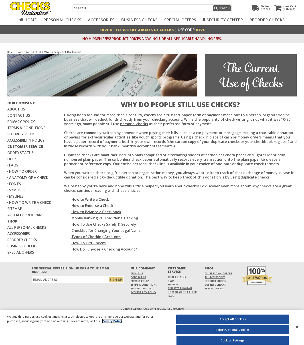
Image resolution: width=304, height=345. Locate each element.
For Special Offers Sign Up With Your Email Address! (71, 270)
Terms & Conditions (26, 127)
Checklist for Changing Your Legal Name (106, 230)
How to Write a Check (90, 199)
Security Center (225, 19)
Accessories (101, 19)
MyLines (16, 196)
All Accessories (215, 277)
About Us (16, 109)
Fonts (15, 183)
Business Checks (139, 19)
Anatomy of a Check (28, 177)
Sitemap (14, 208)
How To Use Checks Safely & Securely (103, 224)
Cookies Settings (232, 340)
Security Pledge (22, 134)
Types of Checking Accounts (96, 236)
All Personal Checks (26, 227)
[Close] (297, 327)
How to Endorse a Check (92, 205)
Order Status (20, 152)
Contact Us (18, 115)
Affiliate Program (24, 215)
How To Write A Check (29, 52)
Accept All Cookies (232, 319)
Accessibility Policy (26, 140)
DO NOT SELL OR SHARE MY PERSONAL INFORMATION (152, 308)
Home (30, 19)
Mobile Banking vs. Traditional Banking (104, 218)
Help (11, 158)
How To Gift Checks (88, 243)
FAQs (13, 165)
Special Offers (180, 19)
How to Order (23, 171)
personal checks (134, 123)
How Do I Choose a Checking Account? (104, 249)
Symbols (17, 190)
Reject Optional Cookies (232, 330)
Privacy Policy (21, 121)
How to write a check (30, 202)
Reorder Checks (267, 19)
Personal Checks (62, 19)
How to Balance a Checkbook (96, 211)
